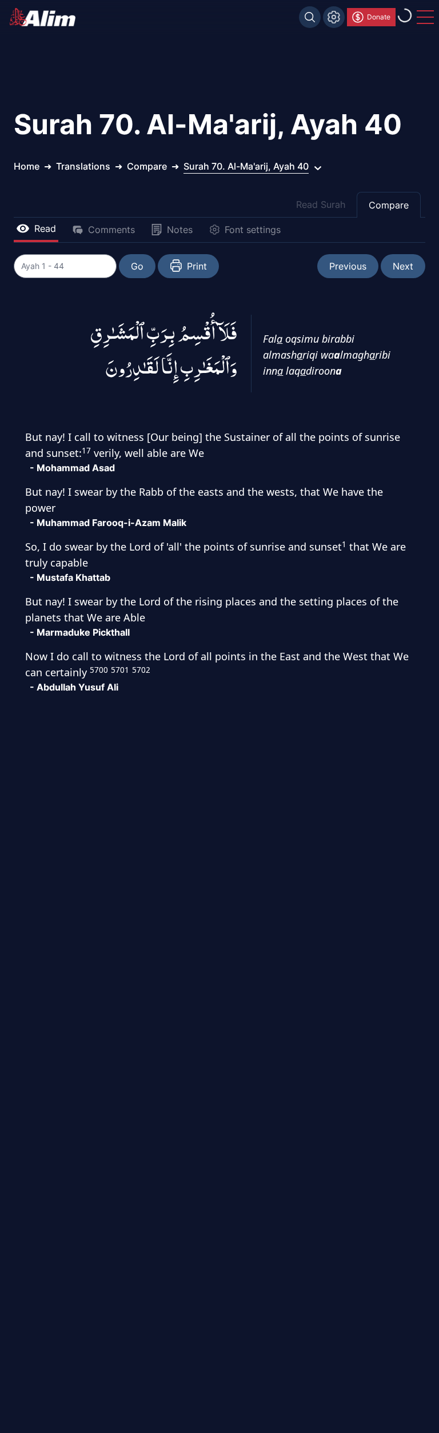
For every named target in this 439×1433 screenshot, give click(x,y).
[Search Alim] (310, 17)
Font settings (253, 229)
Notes (180, 229)
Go (137, 266)
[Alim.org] (45, 17)
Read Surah (320, 204)
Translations (83, 166)
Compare (389, 205)
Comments (111, 229)
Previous (347, 266)
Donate (378, 17)
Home (26, 166)
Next (403, 266)
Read (45, 228)
